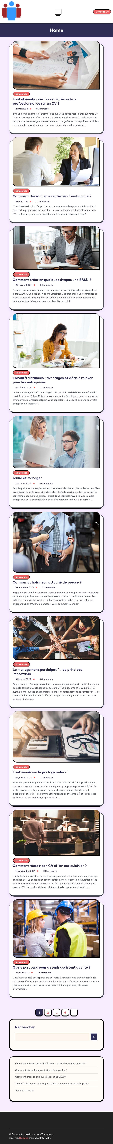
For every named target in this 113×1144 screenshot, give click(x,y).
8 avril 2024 (21, 201)
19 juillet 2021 (22, 972)
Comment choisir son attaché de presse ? (47, 582)
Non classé (21, 94)
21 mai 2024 (21, 108)
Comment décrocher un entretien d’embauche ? (52, 196)
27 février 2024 (23, 285)
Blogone (23, 1138)
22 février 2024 (23, 387)
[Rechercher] (94, 1036)
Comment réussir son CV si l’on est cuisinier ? (50, 866)
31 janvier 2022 (23, 679)
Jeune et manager (27, 478)
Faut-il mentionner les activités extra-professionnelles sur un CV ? (44, 101)
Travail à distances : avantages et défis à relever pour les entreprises (52, 1083)
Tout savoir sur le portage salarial (40, 772)
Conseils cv (102, 11)
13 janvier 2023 (23, 483)
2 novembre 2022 (24, 587)
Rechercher (25, 1027)
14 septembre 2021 (25, 871)
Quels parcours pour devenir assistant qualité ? (52, 967)
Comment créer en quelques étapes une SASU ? (52, 280)
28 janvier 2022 (23, 777)
